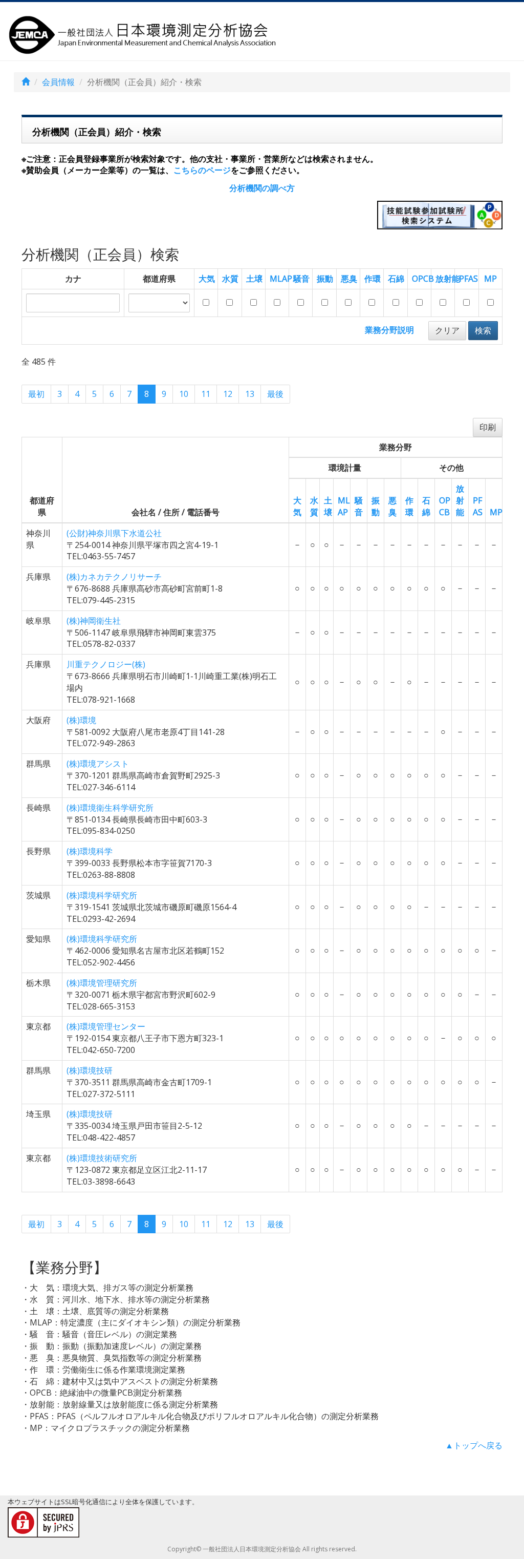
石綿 (396, 278)
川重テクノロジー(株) (106, 664)
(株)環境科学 (90, 851)
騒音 (301, 278)
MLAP (281, 278)
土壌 (254, 278)
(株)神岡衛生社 (94, 620)
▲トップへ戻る (474, 1445)
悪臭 (349, 278)
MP (490, 278)
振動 (325, 278)
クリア (447, 330)
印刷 (487, 427)
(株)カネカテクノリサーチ (114, 576)
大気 (207, 278)
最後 (275, 393)
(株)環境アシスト (98, 763)
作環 (372, 278)
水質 (230, 278)
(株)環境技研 (90, 1070)
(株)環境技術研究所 (102, 1158)
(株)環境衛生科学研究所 (110, 807)
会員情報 (58, 82)
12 (227, 393)
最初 (36, 393)
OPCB (423, 278)
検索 (483, 330)
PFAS (468, 278)
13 (249, 393)
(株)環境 (81, 720)
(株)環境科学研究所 (102, 895)
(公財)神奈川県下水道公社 (114, 533)
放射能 (447, 278)
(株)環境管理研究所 (102, 982)
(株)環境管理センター (106, 1026)
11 (205, 393)
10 (183, 393)
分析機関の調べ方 (262, 188)
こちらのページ (202, 170)
